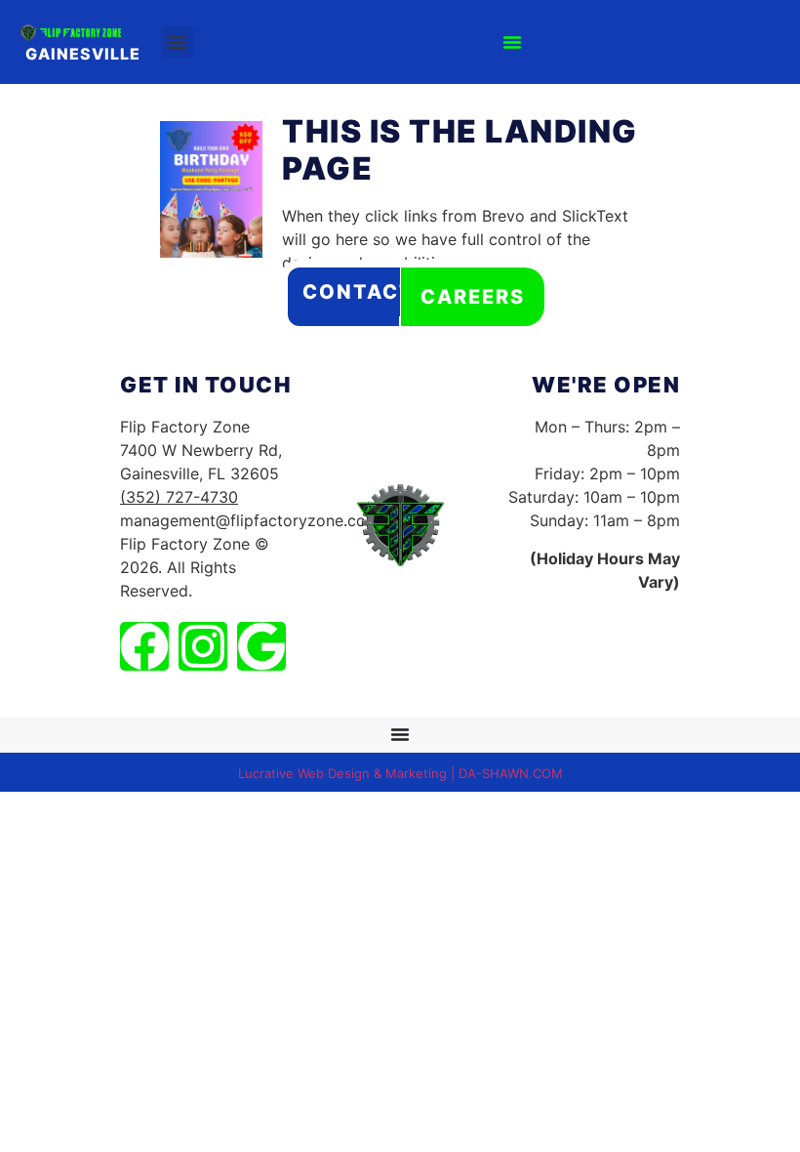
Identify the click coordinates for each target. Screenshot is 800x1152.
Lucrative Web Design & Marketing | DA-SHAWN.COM (400, 773)
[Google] (261, 646)
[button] (177, 42)
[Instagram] (203, 646)
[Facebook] (144, 646)
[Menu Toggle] (512, 42)
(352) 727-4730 (179, 497)
